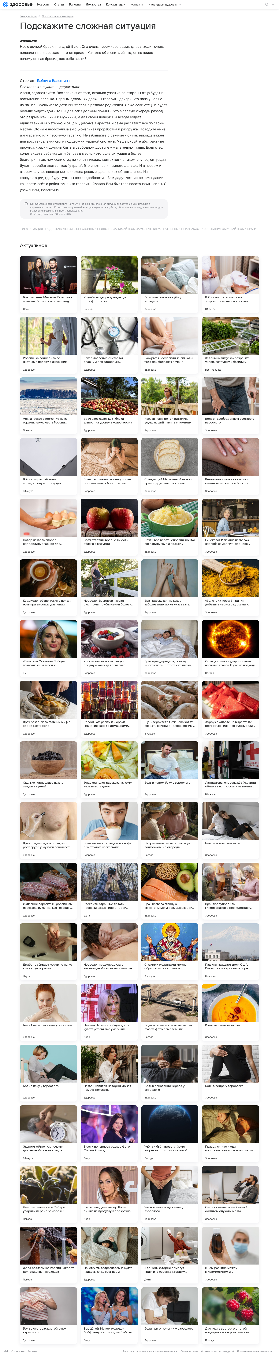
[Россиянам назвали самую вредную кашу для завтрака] (109, 648)
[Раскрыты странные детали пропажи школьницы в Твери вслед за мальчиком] (109, 891)
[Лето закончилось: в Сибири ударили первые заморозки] (48, 1194)
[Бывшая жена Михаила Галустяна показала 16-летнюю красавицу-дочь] (48, 284)
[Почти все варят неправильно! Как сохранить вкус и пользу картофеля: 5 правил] (169, 527)
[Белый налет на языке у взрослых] (48, 1012)
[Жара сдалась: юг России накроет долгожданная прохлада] (48, 1255)
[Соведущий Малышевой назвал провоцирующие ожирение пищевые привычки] (169, 466)
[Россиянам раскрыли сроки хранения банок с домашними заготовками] (109, 709)
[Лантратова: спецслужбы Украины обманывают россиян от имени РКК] (230, 769)
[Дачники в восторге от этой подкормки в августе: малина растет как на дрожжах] (230, 1315)
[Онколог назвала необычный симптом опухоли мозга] (230, 1194)
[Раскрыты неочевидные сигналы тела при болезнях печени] (169, 345)
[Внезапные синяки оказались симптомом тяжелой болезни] (230, 466)
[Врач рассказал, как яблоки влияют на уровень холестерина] (109, 405)
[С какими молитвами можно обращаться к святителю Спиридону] (169, 951)
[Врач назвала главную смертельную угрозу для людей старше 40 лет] (169, 891)
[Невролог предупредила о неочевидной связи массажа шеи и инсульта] (109, 951)
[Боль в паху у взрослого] (48, 1073)
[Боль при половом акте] (230, 830)
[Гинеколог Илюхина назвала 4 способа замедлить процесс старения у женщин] (230, 527)
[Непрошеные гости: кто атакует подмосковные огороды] (169, 830)
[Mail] (5, 4)
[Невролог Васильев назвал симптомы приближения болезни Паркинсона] (109, 587)
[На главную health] (20, 4)
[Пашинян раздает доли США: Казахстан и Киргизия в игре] (230, 951)
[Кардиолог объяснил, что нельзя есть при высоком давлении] (48, 587)
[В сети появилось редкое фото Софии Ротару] (109, 1133)
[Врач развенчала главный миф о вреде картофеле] (48, 709)
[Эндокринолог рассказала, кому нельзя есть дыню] (109, 769)
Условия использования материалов (157, 1351)
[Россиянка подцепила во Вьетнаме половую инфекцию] (48, 345)
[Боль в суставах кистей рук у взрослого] (48, 1315)
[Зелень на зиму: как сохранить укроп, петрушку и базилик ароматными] (230, 345)
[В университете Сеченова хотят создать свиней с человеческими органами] (169, 709)
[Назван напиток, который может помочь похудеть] (109, 1073)
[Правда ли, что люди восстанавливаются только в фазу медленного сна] (230, 1133)
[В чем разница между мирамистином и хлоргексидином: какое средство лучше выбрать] (230, 1255)
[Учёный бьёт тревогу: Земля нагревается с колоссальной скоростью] (169, 1133)
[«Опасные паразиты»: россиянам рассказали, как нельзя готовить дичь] (48, 891)
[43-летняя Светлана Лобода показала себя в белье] (48, 648)
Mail (6, 1351)
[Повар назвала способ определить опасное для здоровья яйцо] (48, 527)
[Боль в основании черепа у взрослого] (169, 1073)
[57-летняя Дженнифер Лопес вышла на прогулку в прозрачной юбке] (109, 1194)
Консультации (28, 16)
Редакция (128, 1351)
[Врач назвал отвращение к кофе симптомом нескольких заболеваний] (109, 830)
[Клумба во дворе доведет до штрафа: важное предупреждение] (109, 284)
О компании (17, 1351)
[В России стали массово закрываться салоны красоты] (230, 284)
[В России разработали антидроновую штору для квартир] (48, 466)
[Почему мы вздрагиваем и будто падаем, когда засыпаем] (109, 1255)
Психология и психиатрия (57, 16)
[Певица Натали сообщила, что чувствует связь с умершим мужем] (109, 1012)
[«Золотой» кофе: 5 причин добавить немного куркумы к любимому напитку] (230, 587)
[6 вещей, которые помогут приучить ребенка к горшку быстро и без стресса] (169, 1255)
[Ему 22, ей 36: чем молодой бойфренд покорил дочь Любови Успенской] (109, 1315)
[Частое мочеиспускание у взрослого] (169, 1194)
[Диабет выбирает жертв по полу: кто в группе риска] (48, 951)
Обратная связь (189, 1351)
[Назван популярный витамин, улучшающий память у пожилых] (169, 405)
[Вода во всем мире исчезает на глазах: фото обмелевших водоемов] (169, 1012)
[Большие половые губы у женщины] (169, 284)
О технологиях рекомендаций (217, 1351)
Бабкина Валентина (53, 81)
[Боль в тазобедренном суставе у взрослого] (230, 405)
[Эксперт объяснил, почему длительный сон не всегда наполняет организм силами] (48, 1133)
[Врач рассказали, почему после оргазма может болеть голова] (109, 466)
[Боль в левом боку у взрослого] (169, 769)
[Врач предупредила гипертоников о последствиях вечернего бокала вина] (230, 891)
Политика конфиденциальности (254, 1351)
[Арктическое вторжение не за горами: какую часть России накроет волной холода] (48, 405)
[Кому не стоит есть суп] (230, 1012)
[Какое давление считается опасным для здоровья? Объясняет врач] (109, 345)
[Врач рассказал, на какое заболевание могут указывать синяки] (169, 587)
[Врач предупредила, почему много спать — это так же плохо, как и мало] (169, 648)
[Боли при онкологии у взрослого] (169, 1315)
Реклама (32, 1351)
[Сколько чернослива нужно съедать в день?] (48, 769)
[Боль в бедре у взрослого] (230, 1073)
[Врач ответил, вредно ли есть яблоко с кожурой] (109, 527)
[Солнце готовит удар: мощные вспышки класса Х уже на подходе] (230, 648)
